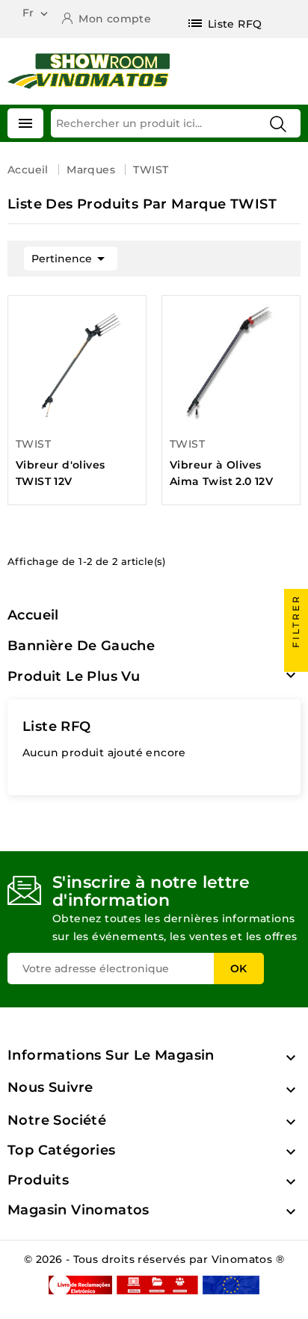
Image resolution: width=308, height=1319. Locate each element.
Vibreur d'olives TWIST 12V (60, 473)
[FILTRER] (296, 660)
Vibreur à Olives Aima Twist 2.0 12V (221, 473)
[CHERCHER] (278, 124)
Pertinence (70, 259)
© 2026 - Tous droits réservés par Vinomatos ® (154, 1259)
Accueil (33, 615)
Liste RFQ (56, 726)
